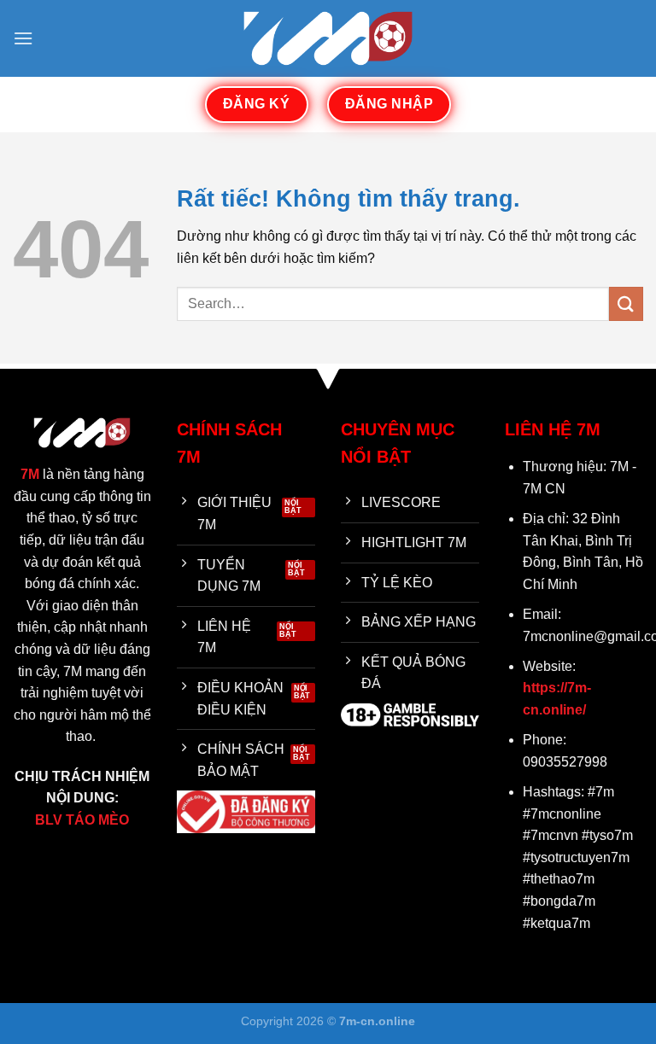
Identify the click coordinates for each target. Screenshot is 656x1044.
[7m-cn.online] (328, 38)
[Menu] (23, 38)
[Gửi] (626, 303)
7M (29, 474)
